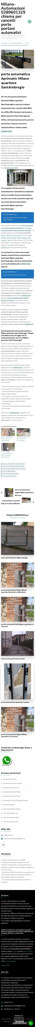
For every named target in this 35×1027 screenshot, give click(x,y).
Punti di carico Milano (9, 476)
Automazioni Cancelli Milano (12, 792)
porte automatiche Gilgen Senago (14, 558)
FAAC (3, 235)
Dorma (9, 238)
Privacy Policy (5, 965)
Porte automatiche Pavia (10, 822)
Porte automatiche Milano (11, 817)
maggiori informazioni (19, 1020)
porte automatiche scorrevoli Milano (14, 469)
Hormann (24, 238)
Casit (29, 238)
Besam (14, 238)
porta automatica (10, 961)
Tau (8, 240)
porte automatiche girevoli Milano (13, 466)
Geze (30, 235)
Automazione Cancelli (10, 779)
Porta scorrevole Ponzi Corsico (13, 659)
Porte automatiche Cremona (12, 809)
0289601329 (6, 131)
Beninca (15, 235)
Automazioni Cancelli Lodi (11, 788)
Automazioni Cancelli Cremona (12, 783)
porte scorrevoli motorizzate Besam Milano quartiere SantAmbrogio (6, 454)
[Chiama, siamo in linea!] (30, 1023)
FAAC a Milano (28, 951)
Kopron (3, 240)
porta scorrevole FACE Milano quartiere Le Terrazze (17, 625)
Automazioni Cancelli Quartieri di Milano (15, 800)
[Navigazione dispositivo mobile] (29, 21)
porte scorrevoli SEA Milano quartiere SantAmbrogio (7, 438)
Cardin (19, 238)
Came (7, 235)
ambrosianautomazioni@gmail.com (14, 839)
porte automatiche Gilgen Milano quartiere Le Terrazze (14, 735)
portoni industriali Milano (10, 474)
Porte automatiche (9, 805)
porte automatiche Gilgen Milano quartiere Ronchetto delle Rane (14, 591)
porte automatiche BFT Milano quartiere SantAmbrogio (23, 438)
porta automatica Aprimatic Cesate (15, 702)
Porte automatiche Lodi (10, 813)
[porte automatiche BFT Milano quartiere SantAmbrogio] (23, 432)
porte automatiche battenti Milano (14, 464)
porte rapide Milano (9, 471)
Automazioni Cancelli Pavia (11, 796)
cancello (14, 951)
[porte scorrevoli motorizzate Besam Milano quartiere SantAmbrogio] (8, 447)
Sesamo (3, 238)
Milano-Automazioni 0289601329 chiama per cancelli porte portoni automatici (13, 18)
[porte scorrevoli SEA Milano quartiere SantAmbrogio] (8, 432)
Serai (20, 235)
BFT (11, 235)
